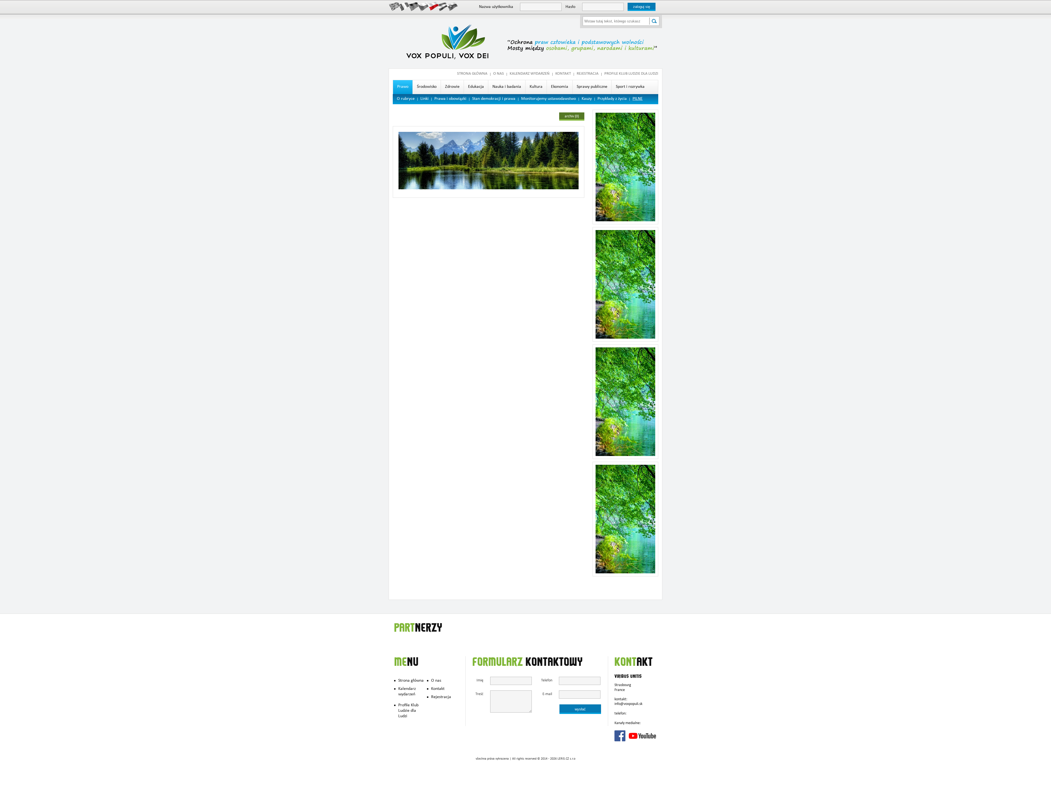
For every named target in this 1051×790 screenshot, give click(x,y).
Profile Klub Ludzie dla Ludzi (631, 74)
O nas (498, 74)
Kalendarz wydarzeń (530, 74)
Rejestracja (588, 74)
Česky (423, 6)
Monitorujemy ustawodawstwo (548, 99)
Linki (424, 99)
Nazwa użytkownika (496, 7)
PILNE (638, 99)
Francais (404, 6)
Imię (480, 681)
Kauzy (587, 99)
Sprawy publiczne (592, 87)
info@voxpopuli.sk (628, 704)
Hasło (570, 7)
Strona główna (472, 74)
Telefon (546, 681)
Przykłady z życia (612, 99)
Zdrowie (452, 87)
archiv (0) (572, 116)
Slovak (452, 6)
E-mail (547, 694)
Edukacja (476, 87)
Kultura (536, 87)
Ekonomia (559, 87)
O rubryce (406, 99)
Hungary (443, 6)
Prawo (402, 87)
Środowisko (427, 87)
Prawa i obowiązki (450, 99)
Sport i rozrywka (630, 87)
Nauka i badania (506, 87)
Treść (479, 694)
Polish (433, 6)
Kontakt (563, 74)
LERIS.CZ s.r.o (566, 759)
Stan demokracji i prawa (493, 99)
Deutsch (414, 6)
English (395, 6)
